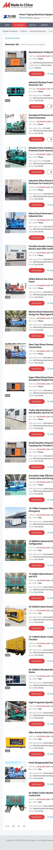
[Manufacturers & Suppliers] (18, 5)
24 (13, 826)
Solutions (44, 25)
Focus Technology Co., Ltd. (31, 840)
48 (24, 826)
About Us (32, 25)
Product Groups (13, 38)
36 (19, 826)
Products (20, 25)
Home (7, 25)
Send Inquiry (36, 74)
